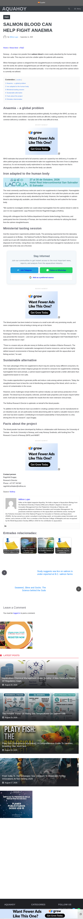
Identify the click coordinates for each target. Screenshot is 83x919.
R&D (7, 17)
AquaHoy (14, 8)
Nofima (12, 492)
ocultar (19, 80)
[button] (69, 9)
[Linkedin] (5, 526)
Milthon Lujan (14, 37)
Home (5, 48)
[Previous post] (4, 572)
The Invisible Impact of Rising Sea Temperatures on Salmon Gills (33, 713)
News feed (14, 48)
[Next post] (78, 589)
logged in (16, 613)
